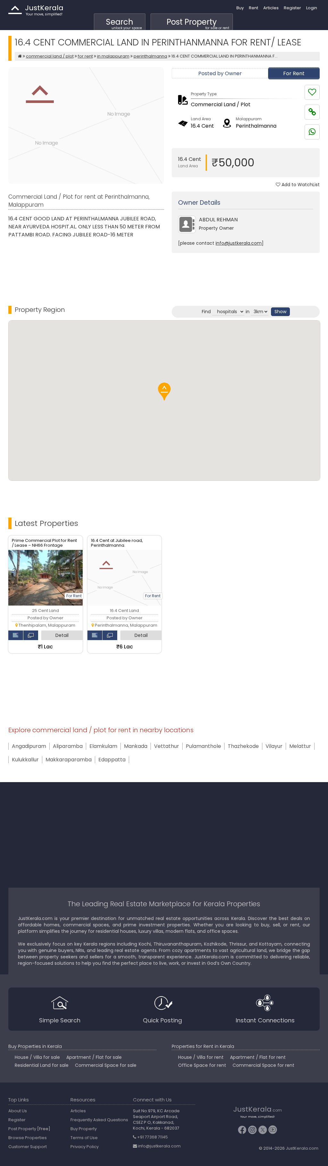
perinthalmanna (150, 56)
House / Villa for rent (201, 1057)
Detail (62, 635)
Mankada (135, 746)
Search (124, 23)
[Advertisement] (246, 274)
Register (292, 8)
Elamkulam (103, 746)
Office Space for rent (202, 1065)
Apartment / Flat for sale (94, 1057)
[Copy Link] (312, 112)
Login (311, 8)
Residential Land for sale (42, 1065)
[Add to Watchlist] (312, 92)
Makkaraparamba (68, 759)
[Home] (20, 56)
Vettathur (166, 746)
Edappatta (112, 759)
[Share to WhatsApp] (312, 131)
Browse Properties (27, 1137)
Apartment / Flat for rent (258, 1057)
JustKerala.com (302, 1148)
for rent (85, 56)
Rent (253, 8)
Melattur (300, 746)
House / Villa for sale (37, 1057)
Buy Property (83, 1128)
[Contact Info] (15, 635)
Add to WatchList (300, 184)
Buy (240, 8)
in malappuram (113, 56)
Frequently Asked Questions (99, 1119)
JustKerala (15, 10)
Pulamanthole (203, 746)
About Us (17, 1111)
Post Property (198, 23)
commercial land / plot (50, 56)
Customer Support (27, 1146)
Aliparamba (68, 746)
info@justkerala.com (239, 243)
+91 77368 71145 (152, 1137)
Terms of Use (84, 1137)
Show (280, 311)
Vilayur (274, 746)
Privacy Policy (84, 1146)
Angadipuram (29, 746)
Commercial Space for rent (263, 1065)
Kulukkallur (25, 759)
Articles (271, 8)
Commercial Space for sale (105, 1065)
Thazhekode (243, 746)
